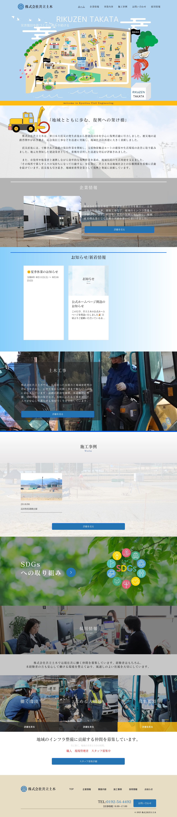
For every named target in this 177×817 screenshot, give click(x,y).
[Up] (71, 572)
